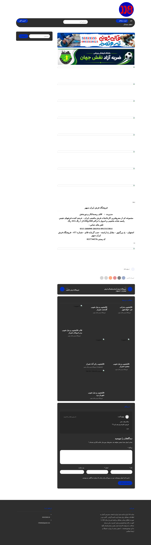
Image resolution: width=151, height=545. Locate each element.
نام (131, 467)
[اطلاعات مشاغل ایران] (126, 9)
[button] (65, 22)
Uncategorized (100, 367)
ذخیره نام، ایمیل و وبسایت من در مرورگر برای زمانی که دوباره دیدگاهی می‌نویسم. (106, 478)
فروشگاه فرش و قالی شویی (124, 312)
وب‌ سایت (81, 467)
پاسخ (128, 428)
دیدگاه (130, 447)
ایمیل (106, 467)
